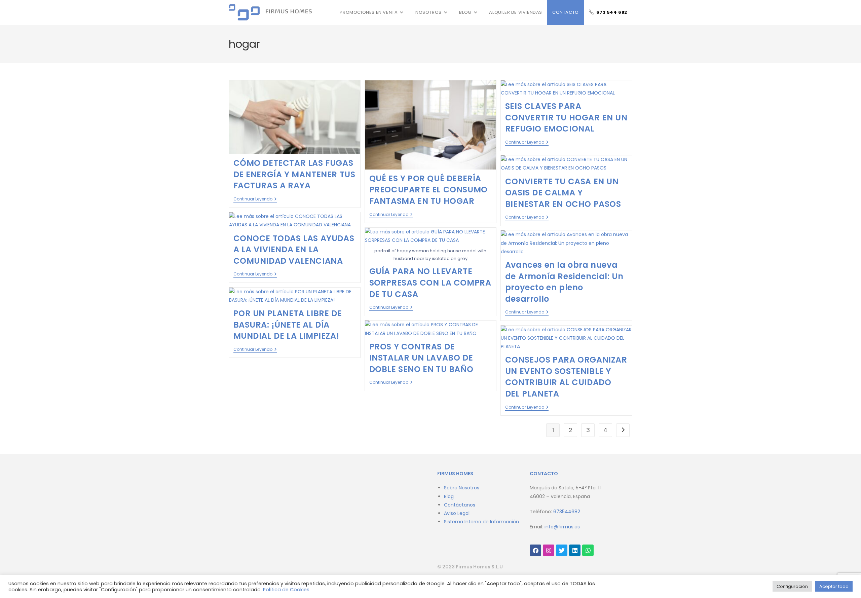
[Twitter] (561, 550)
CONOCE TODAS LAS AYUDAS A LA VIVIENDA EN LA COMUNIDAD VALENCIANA (293, 249)
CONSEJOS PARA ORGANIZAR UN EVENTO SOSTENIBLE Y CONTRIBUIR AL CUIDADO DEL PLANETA (566, 376)
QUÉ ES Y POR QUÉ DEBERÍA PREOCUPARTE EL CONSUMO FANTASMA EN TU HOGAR (428, 190)
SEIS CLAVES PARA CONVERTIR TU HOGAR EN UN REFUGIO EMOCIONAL (566, 117)
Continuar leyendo (255, 199)
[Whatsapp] (588, 550)
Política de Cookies (286, 589)
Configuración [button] (792, 586)
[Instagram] (548, 550)
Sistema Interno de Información (481, 521)
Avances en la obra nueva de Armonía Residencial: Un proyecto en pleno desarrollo (564, 281)
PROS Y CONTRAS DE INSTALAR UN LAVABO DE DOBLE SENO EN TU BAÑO (421, 358)
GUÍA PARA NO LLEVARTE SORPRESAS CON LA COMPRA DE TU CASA (430, 282)
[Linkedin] (575, 550)
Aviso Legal (457, 513)
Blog (449, 496)
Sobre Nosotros (461, 487)
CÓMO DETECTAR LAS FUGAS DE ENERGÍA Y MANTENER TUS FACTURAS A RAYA (294, 174)
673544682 (566, 511)
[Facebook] (535, 550)
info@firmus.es (562, 526)
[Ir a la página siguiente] (623, 430)
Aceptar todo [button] (834, 586)
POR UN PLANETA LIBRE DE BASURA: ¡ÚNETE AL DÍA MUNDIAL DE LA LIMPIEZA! (287, 324)
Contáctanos (459, 504)
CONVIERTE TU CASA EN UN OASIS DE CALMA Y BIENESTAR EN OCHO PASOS (565, 193)
